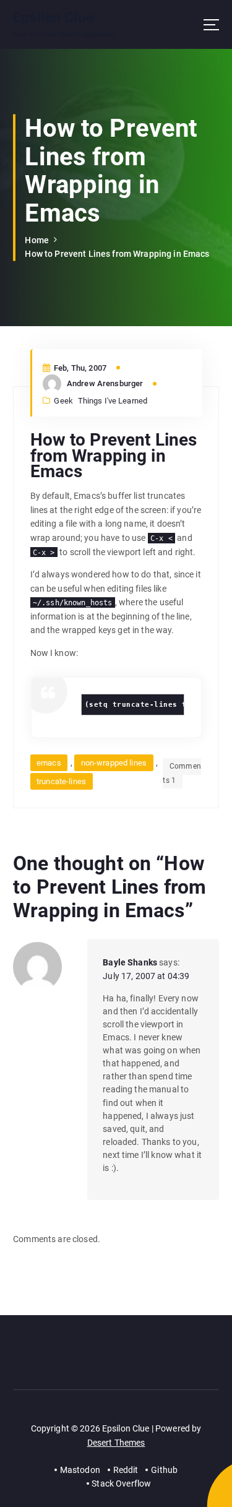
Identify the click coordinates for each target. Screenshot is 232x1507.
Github (164, 1470)
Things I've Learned (112, 400)
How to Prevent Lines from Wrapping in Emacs (117, 254)
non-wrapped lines (114, 762)
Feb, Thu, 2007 (79, 368)
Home (37, 240)
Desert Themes (116, 1443)
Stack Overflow (121, 1483)
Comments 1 (181, 773)
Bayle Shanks (130, 962)
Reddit (126, 1470)
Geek (63, 400)
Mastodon (80, 1470)
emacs (49, 762)
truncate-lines (61, 781)
